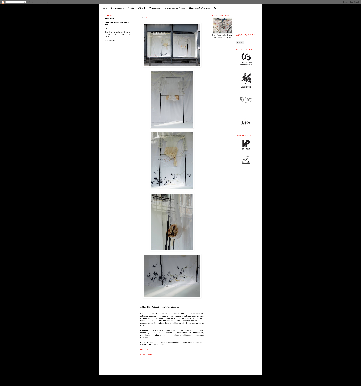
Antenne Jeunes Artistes (174, 8)
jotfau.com (144, 349)
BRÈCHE (141, 8)
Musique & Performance (199, 8)
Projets (131, 8)
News (105, 8)
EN (145, 18)
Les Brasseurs (117, 8)
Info (216, 8)
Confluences (154, 8)
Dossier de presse (146, 354)
